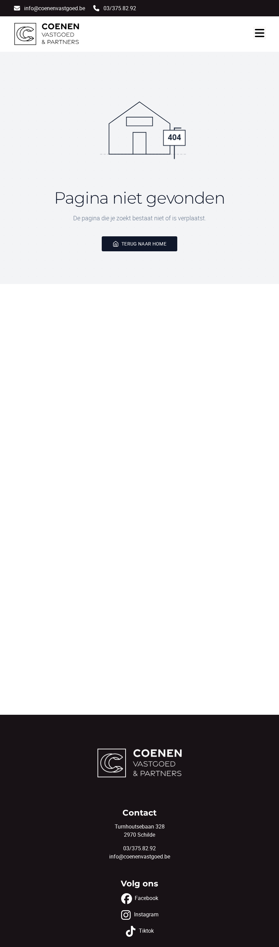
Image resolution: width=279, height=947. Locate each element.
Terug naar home (143, 243)
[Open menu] (259, 33)
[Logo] (46, 34)
